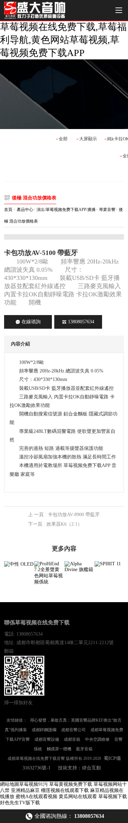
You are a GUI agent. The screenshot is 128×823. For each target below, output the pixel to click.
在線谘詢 (31, 321)
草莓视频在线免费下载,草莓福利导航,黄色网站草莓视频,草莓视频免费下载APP (63, 40)
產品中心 (25, 209)
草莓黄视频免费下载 (70, 784)
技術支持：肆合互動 (79, 767)
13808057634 (81, 321)
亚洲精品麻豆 (25, 790)
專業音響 (107, 209)
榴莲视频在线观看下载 (65, 790)
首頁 (8, 209)
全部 (63, 138)
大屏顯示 (88, 138)
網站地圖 (9, 784)
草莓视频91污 (33, 784)
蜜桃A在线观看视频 (36, 796)
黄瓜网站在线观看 (78, 796)
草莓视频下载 (112, 796)
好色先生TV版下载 (20, 802)
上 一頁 (64, 514)
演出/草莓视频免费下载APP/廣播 (66, 209)
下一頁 (55, 524)
